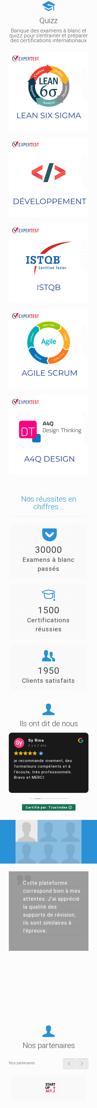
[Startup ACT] (48, 1088)
